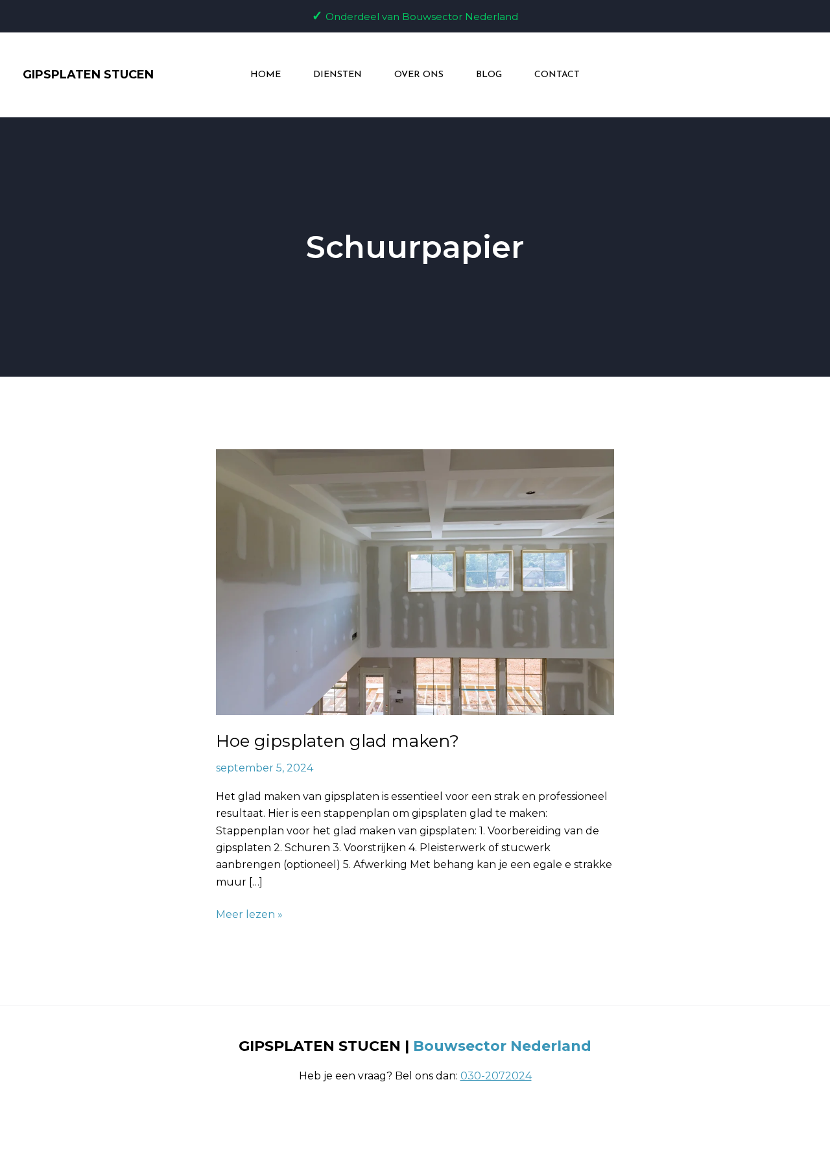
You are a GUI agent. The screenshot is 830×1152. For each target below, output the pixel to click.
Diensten (337, 75)
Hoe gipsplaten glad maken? (337, 741)
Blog (489, 75)
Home (265, 75)
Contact (557, 75)
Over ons (419, 75)
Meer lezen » (249, 913)
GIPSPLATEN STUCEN (88, 74)
